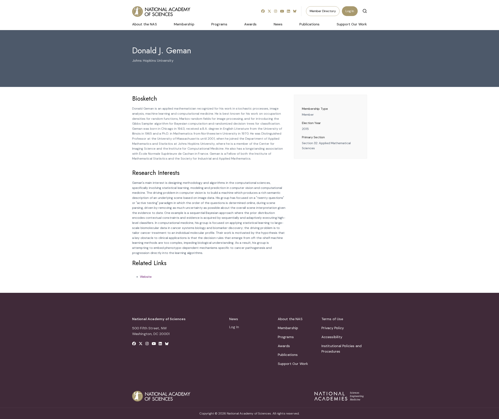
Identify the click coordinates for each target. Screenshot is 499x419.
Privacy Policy (332, 328)
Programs (219, 24)
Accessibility (331, 337)
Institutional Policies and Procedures (341, 349)
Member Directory (323, 11)
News (278, 24)
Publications (309, 24)
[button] (364, 11)
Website (146, 277)
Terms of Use (332, 319)
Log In (350, 11)
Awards (250, 24)
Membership (184, 24)
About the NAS (144, 24)
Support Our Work (352, 24)
